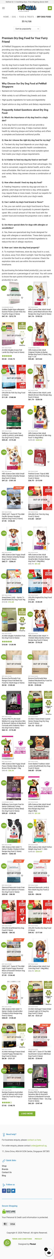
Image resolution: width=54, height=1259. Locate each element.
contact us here (34, 1140)
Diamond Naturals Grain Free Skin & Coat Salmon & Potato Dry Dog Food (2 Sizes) (13, 889)
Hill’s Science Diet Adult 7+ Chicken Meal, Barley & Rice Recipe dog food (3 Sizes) (38, 638)
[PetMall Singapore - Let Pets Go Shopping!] (27, 8)
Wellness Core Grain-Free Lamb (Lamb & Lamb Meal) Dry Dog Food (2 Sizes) (12, 435)
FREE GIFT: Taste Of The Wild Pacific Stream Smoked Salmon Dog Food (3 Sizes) (13, 516)
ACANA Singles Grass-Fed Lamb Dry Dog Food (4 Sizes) (13, 351)
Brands (5, 1169)
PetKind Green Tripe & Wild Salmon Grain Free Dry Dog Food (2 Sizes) (38, 476)
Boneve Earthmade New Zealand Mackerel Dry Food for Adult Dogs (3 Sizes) (40, 680)
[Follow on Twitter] (13, 1191)
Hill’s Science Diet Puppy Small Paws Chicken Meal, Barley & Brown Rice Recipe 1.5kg (13, 766)
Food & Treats (26, 17)
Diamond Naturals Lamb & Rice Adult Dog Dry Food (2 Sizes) (38, 889)
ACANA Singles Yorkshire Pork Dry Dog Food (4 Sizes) (13, 637)
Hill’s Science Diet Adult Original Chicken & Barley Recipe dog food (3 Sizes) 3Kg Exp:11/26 (39, 353)
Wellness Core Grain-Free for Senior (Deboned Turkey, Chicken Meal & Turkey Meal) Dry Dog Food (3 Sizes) (13, 807)
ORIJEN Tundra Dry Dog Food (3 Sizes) (39, 929)
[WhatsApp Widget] (7, 1242)
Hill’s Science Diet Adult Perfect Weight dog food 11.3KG (40, 848)
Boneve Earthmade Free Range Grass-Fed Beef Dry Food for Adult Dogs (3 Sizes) (13, 680)
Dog (14, 17)
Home (6, 17)
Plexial (33, 1244)
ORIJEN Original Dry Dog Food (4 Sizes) (40, 598)
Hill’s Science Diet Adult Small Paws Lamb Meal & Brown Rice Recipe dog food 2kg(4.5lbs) (39, 807)
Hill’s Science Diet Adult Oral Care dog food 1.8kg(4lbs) (39, 967)
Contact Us (7, 1172)
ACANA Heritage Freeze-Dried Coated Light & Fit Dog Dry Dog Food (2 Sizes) (39, 1011)
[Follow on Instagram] (9, 1191)
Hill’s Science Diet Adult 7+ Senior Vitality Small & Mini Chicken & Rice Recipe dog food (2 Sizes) (12, 1012)
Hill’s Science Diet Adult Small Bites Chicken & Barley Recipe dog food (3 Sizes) (13, 476)
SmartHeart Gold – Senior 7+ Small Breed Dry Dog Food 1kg (13, 598)
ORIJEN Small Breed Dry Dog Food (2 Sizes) (13, 929)
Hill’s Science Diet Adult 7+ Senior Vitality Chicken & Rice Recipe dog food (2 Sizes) (13, 849)
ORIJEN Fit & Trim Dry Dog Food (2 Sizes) (38, 515)
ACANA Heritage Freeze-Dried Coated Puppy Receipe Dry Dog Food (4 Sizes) (13, 1054)
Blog (4, 1175)
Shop (4, 1166)
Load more (27, 1114)
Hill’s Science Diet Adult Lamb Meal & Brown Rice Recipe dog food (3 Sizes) (40, 395)
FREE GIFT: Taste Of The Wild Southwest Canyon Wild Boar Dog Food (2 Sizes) (39, 1054)
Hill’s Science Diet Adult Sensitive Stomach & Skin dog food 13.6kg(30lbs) (39, 435)
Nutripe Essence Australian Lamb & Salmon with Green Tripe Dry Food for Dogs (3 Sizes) (12, 1095)
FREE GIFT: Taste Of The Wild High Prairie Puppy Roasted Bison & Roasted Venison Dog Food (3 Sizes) (13, 969)
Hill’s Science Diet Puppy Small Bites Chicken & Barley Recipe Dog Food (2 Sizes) (13, 557)
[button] (3, 8)
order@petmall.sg (39, 1145)
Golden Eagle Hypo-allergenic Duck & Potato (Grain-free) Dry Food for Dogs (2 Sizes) (13, 311)
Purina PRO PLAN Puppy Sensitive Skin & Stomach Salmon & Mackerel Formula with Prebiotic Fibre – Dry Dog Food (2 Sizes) (39, 1096)
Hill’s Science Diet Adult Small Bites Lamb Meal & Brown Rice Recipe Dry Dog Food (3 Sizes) (40, 311)
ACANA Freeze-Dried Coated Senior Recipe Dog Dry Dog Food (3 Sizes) (39, 721)
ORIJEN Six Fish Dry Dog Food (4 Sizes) (13, 394)
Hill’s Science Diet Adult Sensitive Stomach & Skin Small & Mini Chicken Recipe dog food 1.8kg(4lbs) (39, 558)
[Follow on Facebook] (4, 1191)
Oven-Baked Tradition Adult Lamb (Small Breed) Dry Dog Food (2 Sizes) (39, 766)
